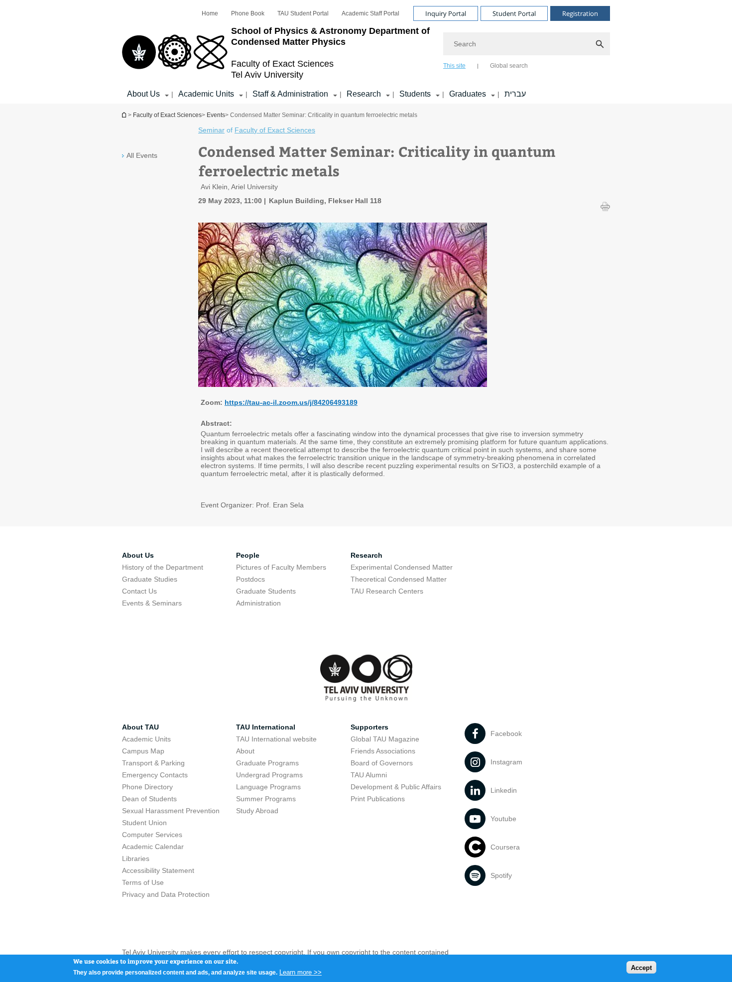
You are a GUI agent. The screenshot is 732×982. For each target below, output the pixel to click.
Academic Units (206, 94)
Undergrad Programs (269, 775)
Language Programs (268, 787)
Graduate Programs (267, 763)
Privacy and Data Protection (166, 894)
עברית (515, 94)
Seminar (211, 130)
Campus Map (143, 751)
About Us (143, 94)
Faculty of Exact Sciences (167, 115)
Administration (258, 603)
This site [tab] (454, 65)
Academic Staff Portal (370, 13)
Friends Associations (383, 751)
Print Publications (378, 799)
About (245, 751)
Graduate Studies (149, 579)
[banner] (366, 52)
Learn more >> (300, 972)
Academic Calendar (153, 847)
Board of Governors (382, 763)
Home (210, 13)
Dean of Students (149, 799)
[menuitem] (210, 13)
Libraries (135, 858)
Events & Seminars (152, 603)
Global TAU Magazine (385, 739)
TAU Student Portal (303, 13)
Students (415, 94)
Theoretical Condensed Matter (399, 579)
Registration (580, 13)
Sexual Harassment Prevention (171, 811)
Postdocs (250, 579)
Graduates (467, 94)
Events (216, 115)
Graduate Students (266, 591)
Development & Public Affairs (396, 787)
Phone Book (247, 13)
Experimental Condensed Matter (402, 567)
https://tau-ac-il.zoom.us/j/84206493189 (291, 402)
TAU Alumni (369, 775)
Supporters (369, 727)
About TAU (140, 727)
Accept (641, 967)
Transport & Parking (153, 763)
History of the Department (162, 567)
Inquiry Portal (445, 13)
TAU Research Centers (387, 591)
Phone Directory (147, 787)
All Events (141, 155)
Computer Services (152, 835)
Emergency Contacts (155, 775)
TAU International (265, 727)
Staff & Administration (290, 94)
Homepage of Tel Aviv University (124, 115)
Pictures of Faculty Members (281, 567)
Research (364, 94)
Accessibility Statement (158, 870)
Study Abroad (257, 811)
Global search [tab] (509, 65)
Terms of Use (143, 882)
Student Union (144, 823)
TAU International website (276, 739)
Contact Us (139, 591)
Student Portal (514, 13)
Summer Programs (266, 799)
